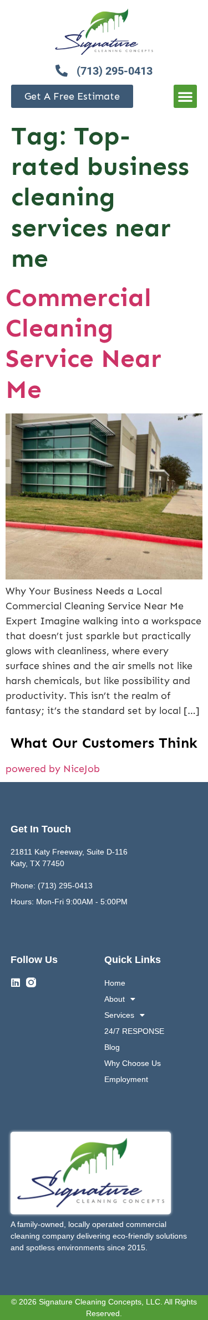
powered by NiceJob (53, 769)
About (114, 999)
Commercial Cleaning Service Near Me (83, 343)
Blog (112, 1047)
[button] (185, 96)
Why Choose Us (132, 1063)
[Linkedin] (16, 982)
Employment (126, 1079)
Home (114, 983)
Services (119, 1015)
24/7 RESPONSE (134, 1031)
